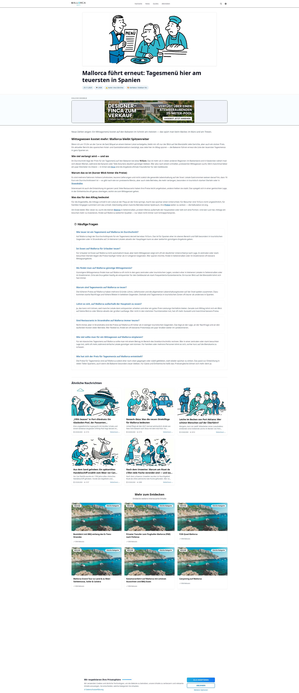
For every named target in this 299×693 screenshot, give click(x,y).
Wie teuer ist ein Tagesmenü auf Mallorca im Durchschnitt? (107, 232)
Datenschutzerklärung (94, 689)
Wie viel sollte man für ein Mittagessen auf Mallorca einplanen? (109, 337)
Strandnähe (77, 183)
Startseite (138, 4)
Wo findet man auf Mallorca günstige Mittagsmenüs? (104, 268)
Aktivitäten (166, 4)
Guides (155, 4)
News (147, 4)
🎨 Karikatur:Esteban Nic (137, 87)
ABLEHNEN (200, 685)
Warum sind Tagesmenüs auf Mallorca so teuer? (101, 287)
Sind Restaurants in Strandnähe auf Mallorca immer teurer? (107, 320)
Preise (167, 205)
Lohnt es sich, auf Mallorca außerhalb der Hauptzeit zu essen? (109, 303)
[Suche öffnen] (221, 4)
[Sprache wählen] (226, 4)
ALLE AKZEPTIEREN (201, 680)
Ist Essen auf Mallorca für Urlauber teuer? (98, 248)
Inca (113, 167)
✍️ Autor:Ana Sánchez (114, 87)
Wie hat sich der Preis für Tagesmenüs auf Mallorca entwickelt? (109, 356)
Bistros (117, 210)
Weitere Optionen (201, 690)
